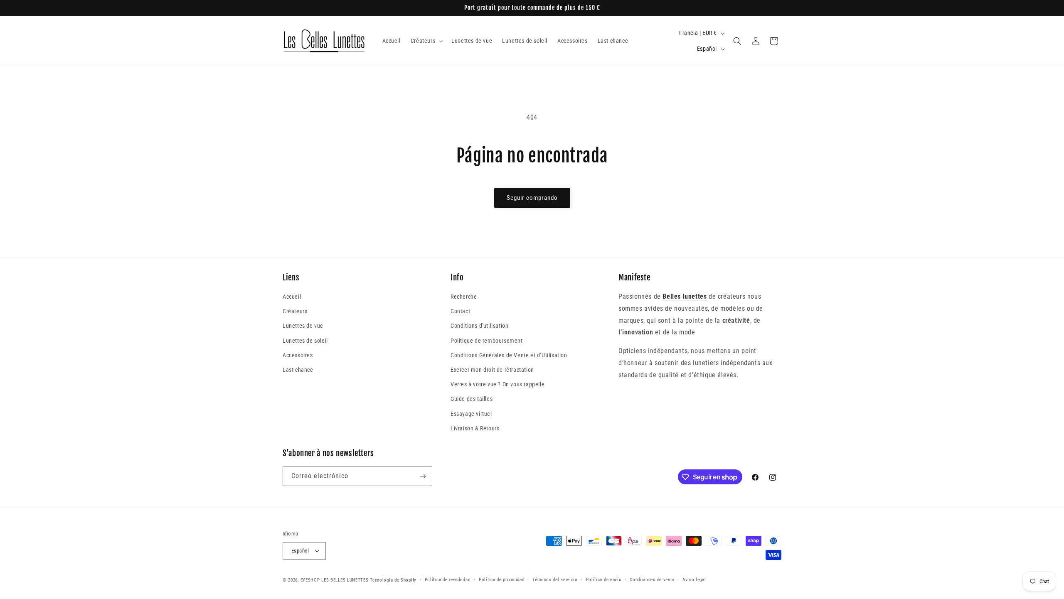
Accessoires (298, 355)
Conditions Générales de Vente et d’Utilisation (509, 355)
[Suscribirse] (423, 476)
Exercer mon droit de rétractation (492, 369)
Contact (460, 311)
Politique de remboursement (487, 340)
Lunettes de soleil (305, 340)
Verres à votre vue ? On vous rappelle (497, 384)
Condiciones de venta (652, 579)
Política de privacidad (501, 579)
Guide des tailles (472, 398)
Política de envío (604, 579)
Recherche (464, 296)
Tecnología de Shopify (393, 580)
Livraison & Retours (475, 428)
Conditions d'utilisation (479, 325)
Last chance (298, 369)
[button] (426, 40)
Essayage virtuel (471, 413)
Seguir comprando (532, 197)
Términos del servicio (555, 579)
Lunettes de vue (303, 325)
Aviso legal (694, 579)
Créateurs (295, 311)
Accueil (292, 296)
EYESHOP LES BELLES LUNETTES (334, 580)
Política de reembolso (448, 579)
